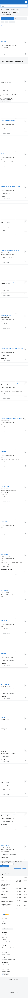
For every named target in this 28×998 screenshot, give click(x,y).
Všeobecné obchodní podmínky (8, 947)
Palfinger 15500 (5, 81)
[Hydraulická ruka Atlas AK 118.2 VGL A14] (14, 177)
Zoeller (2, 781)
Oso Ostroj (3, 451)
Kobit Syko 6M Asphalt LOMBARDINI (10, 250)
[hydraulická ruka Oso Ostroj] (14, 442)
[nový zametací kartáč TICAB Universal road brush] (14, 111)
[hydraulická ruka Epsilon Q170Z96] (14, 676)
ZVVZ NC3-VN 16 (5, 486)
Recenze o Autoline (6, 954)
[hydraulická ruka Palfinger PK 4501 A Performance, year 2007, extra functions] (14, 374)
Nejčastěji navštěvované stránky (8, 959)
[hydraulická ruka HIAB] (14, 144)
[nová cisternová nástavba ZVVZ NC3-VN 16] (14, 477)
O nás (3, 921)
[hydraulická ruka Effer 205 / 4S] (14, 611)
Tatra (2, 749)
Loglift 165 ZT (4, 521)
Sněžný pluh (4, 653)
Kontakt (3, 925)
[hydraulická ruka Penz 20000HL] (14, 545)
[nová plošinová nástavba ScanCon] (14, 32)
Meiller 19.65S (4, 590)
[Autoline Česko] (8, 2)
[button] (26, 2)
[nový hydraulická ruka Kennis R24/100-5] (14, 836)
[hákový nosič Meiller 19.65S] (14, 581)
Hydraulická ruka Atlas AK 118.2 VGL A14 (11, 186)
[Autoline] (1, 9)
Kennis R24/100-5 (5, 845)
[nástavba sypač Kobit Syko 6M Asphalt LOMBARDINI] (14, 241)
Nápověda (4, 923)
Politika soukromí (5, 950)
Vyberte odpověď (5, 101)
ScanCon (3, 41)
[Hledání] (26, 6)
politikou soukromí (17, 868)
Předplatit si (4, 866)
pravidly (24, 868)
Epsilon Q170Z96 (5, 684)
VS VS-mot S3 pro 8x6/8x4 (7, 221)
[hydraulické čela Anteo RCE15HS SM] (14, 306)
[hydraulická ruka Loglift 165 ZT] (14, 512)
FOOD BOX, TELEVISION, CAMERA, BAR (11, 282)
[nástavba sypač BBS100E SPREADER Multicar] (14, 805)
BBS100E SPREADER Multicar (8, 814)
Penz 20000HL (4, 554)
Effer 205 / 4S (4, 620)
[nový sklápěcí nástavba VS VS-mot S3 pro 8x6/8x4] (14, 212)
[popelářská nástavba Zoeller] (14, 772)
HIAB (2, 153)
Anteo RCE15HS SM (6, 315)
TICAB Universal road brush (8, 120)
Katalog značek (5, 957)
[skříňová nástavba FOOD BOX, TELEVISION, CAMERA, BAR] (14, 273)
